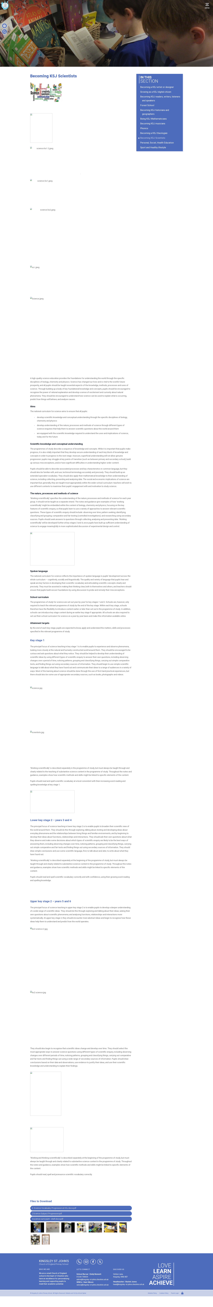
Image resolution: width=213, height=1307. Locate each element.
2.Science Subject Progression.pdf (47, 1213)
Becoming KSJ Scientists (153, 138)
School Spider (82, 1293)
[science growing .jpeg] (45, 1239)
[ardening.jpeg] (95, 1227)
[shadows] (68, 1227)
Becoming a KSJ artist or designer (158, 87)
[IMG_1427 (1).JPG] (82, 1227)
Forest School (148, 105)
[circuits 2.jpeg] (110, 1227)
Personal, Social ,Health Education (158, 142)
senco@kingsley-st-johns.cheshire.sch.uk (93, 1285)
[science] (37, 1227)
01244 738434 (82, 1277)
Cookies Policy (163, 1293)
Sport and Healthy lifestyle (154, 147)
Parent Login (175, 1293)
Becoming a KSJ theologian (154, 133)
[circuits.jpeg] (123, 1227)
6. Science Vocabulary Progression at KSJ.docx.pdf (54, 1208)
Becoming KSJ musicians (153, 123)
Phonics (145, 128)
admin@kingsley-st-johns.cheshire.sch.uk (92, 1279)
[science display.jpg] (35, 1239)
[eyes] (52, 1227)
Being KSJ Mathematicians (154, 118)
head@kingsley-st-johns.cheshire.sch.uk (128, 1284)
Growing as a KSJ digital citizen (156, 92)
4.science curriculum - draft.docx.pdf (47, 1219)
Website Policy (152, 1293)
